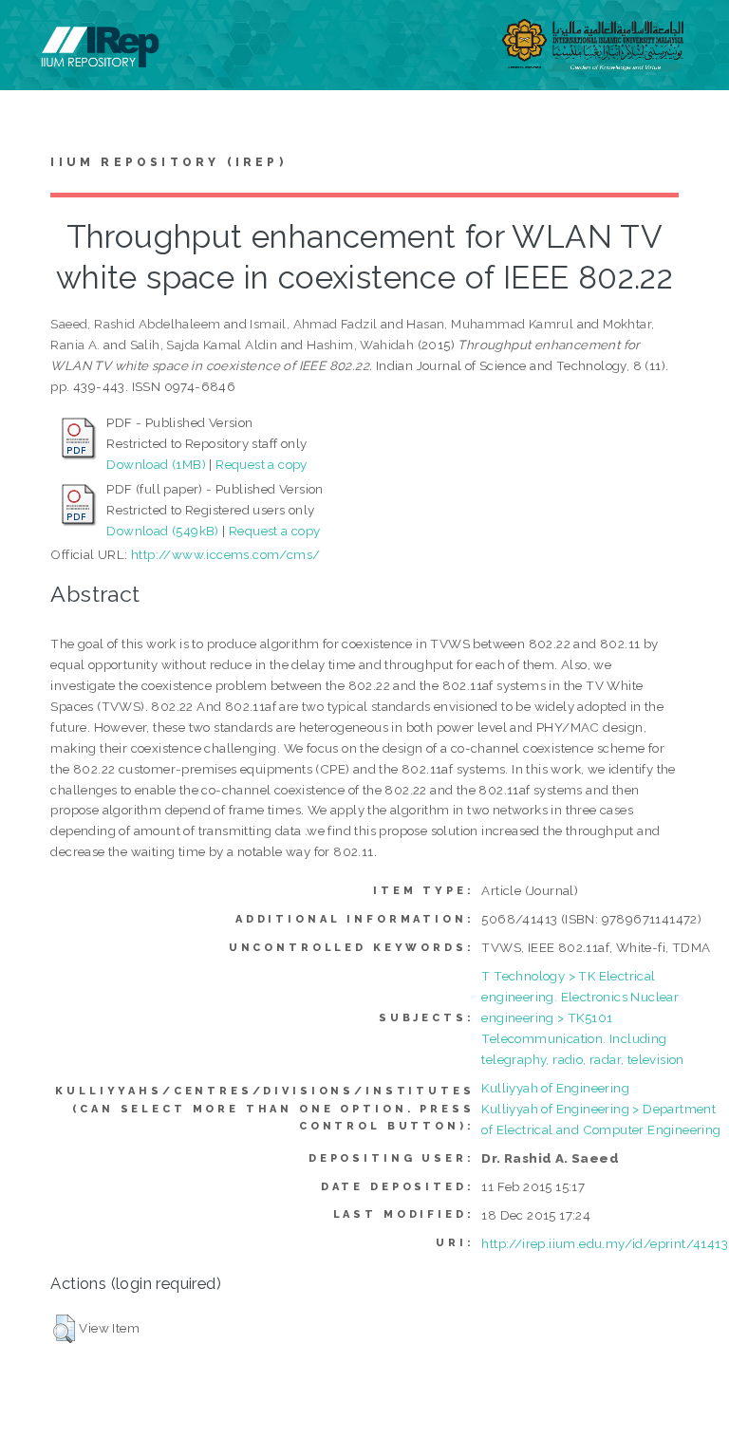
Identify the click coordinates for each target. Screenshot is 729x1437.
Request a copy (261, 464)
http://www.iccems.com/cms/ (225, 554)
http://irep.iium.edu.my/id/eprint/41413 (604, 1243)
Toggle (34, 35)
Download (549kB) (162, 530)
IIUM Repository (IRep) (168, 162)
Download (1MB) (156, 464)
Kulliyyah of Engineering (555, 1087)
